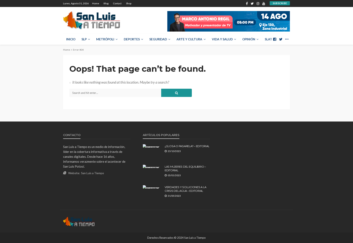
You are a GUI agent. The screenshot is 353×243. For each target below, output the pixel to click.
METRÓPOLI (105, 39)
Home (95, 3)
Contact (117, 3)
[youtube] (264, 3)
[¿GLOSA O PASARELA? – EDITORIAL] (152, 146)
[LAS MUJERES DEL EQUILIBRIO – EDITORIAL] (152, 166)
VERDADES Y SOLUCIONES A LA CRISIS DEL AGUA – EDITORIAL (185, 188)
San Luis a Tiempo (92, 173)
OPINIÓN (248, 39)
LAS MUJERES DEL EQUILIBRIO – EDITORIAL (185, 168)
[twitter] (252, 3)
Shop (128, 3)
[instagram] (258, 3)
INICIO (70, 39)
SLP (84, 39)
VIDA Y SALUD (222, 39)
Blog (106, 3)
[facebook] (247, 3)
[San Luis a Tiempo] (91, 20)
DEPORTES (132, 39)
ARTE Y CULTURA (189, 39)
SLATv (270, 39)
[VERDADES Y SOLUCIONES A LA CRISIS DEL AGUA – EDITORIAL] (152, 186)
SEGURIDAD (158, 39)
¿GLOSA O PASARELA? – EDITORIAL (187, 146)
